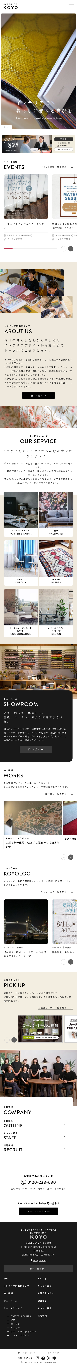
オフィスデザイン (20, 1335)
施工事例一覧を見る (55, 793)
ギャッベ (15, 1327)
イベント (42, 1278)
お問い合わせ (37, 1268)
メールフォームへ (36, 1211)
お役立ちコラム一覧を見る (52, 1007)
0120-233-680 (41, 1182)
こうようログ (45, 1285)
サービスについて (13, 1308)
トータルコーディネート (24, 1331)
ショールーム (11, 1300)
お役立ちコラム (46, 1293)
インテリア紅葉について (16, 1285)
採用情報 (13, 1148)
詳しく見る (37, 395)
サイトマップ (54, 1352)
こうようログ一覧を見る (53, 891)
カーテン (15, 1323)
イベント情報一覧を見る (53, 167)
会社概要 (13, 1124)
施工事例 (8, 1293)
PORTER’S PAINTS (21, 1316)
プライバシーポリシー (27, 1352)
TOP (6, 1278)
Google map (39, 1260)
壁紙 (13, 1320)
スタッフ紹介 (11, 1136)
